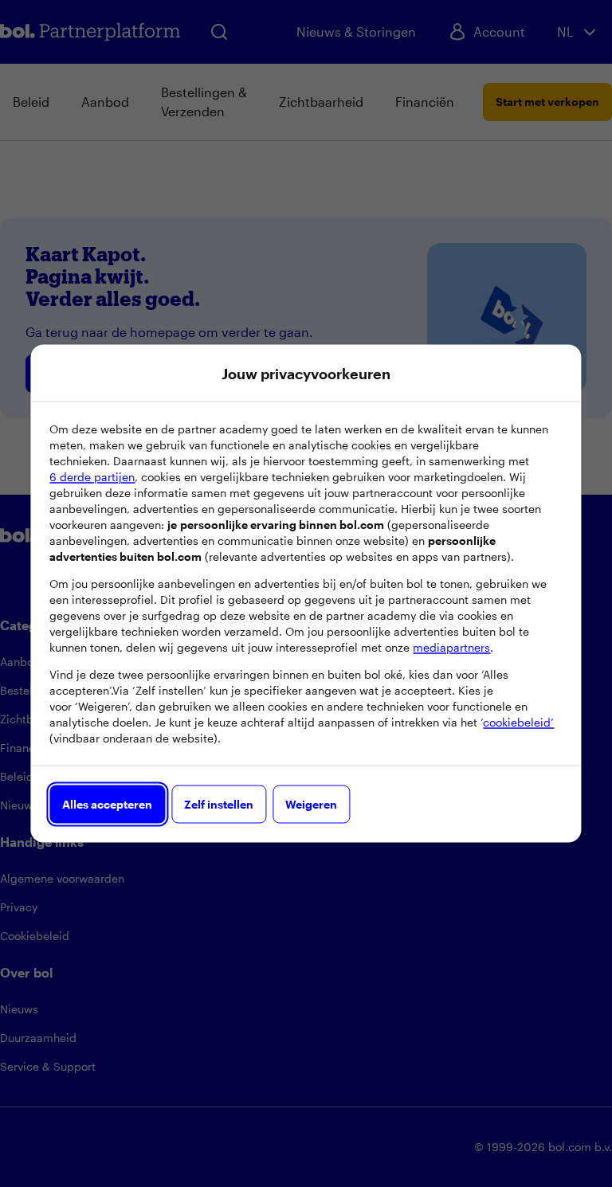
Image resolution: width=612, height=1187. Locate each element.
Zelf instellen (218, 804)
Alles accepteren (107, 804)
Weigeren (311, 804)
